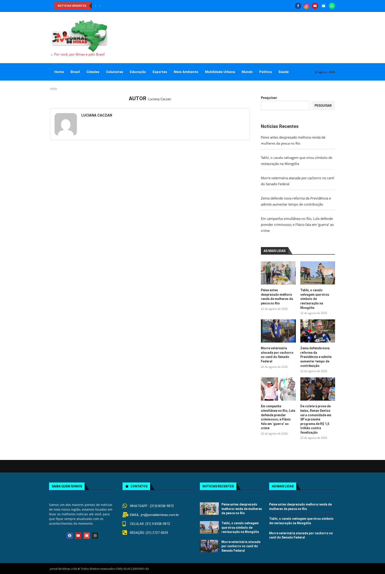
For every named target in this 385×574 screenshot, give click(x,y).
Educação (138, 72)
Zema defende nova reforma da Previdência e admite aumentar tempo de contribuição (316, 356)
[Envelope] (87, 535)
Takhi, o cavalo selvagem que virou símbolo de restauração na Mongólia (314, 298)
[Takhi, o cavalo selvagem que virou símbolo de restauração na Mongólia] (317, 273)
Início (53, 89)
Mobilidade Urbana (220, 72)
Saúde (284, 72)
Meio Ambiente (186, 72)
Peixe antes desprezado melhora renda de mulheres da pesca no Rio (277, 296)
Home (59, 72)
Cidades (92, 72)
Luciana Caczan (96, 115)
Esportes (160, 72)
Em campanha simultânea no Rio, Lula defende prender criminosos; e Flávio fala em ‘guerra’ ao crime (297, 224)
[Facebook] (298, 6)
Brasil (75, 72)
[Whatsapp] (332, 6)
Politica (265, 72)
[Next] (100, 5)
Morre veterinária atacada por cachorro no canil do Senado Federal (277, 354)
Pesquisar (269, 97)
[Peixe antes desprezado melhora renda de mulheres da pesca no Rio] (278, 273)
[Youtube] (315, 6)
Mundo (247, 72)
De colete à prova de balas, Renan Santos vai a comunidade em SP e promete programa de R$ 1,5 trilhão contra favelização (315, 419)
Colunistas (114, 72)
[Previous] (95, 5)
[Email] (323, 6)
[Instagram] (306, 6)
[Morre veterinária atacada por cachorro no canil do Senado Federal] (278, 331)
